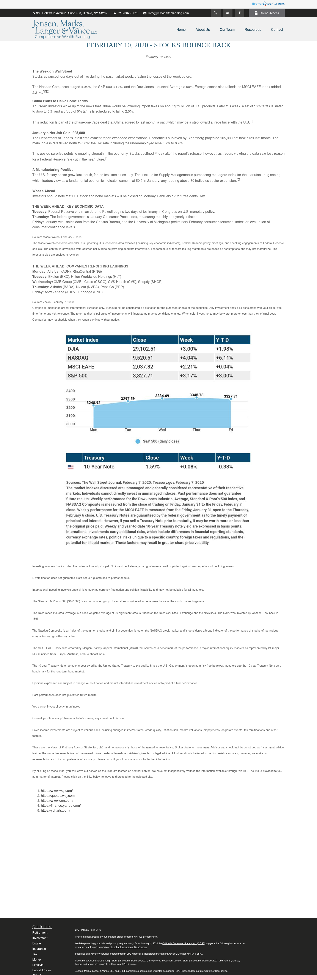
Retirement (39, 932)
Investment (39, 938)
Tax (34, 954)
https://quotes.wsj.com (58, 795)
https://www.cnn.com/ (57, 800)
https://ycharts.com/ (55, 810)
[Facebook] (239, 13)
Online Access (269, 13)
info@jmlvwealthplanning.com (168, 13)
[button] (181, 29)
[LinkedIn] (227, 13)
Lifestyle (38, 965)
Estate (36, 943)
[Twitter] (216, 13)
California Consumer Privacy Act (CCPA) (183, 943)
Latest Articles (42, 970)
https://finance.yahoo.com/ (61, 805)
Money (37, 959)
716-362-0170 (128, 13)
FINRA (190, 953)
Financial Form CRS (90, 929)
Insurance (39, 948)
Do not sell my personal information (128, 947)
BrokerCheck (150, 936)
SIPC (199, 953)
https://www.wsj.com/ (57, 790)
